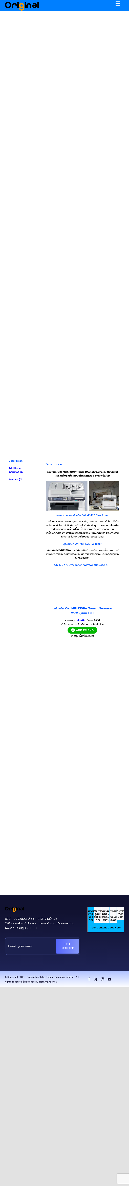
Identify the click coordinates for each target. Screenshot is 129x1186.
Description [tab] (16, 461)
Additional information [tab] (16, 470)
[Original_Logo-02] (22, 3)
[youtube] (109, 979)
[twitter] (96, 979)
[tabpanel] (106, 927)
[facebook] (89, 979)
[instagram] (102, 979)
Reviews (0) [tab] (15, 479)
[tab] (91, 915)
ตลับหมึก (80, 620)
